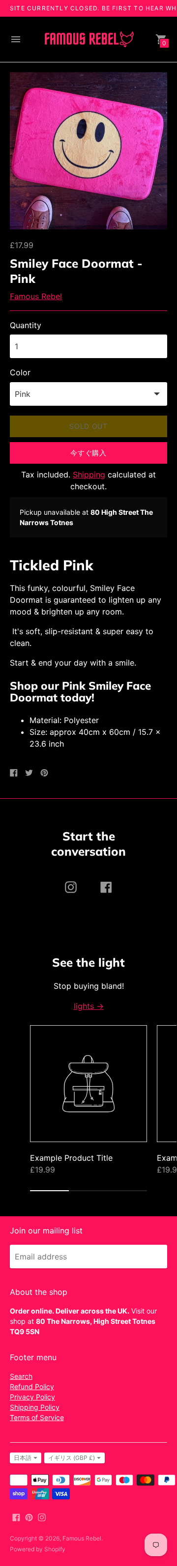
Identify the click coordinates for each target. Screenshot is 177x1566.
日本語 (22, 1457)
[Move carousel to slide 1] (49, 1190)
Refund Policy (32, 1386)
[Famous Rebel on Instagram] (42, 1516)
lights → (89, 1006)
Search (21, 1376)
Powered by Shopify (37, 1549)
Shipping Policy (34, 1407)
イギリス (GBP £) (71, 1457)
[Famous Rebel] (88, 39)
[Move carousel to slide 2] (88, 1190)
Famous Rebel (36, 296)
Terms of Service (37, 1417)
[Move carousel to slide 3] (127, 1190)
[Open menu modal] (16, 39)
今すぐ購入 (88, 452)
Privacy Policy (32, 1397)
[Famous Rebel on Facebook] (16, 1516)
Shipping (89, 474)
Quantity (25, 325)
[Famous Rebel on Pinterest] (29, 1516)
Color (20, 372)
